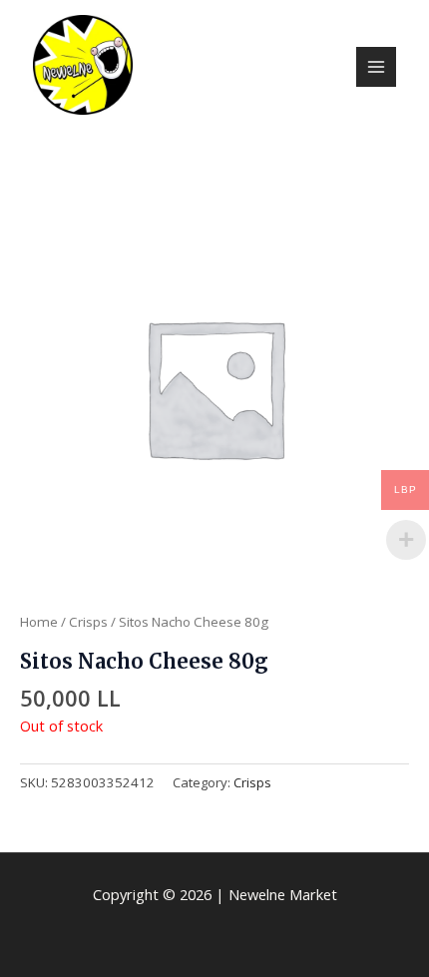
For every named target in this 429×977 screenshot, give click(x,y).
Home (39, 622)
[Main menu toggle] (376, 67)
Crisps (88, 622)
